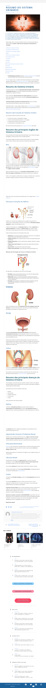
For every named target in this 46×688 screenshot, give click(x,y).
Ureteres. (9, 58)
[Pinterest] (12, 520)
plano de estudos (26, 490)
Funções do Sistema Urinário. (13, 49)
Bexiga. (8, 60)
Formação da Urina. (11, 56)
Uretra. (8, 62)
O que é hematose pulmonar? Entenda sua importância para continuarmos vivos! (22, 545)
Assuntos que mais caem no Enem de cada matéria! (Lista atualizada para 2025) (24, 561)
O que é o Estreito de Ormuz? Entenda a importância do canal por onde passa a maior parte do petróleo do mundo (23, 650)
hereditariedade (21, 470)
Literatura (16, 638)
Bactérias (8, 446)
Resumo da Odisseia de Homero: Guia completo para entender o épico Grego (24, 640)
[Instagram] (41, 684)
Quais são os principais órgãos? (13, 51)
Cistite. (8, 72)
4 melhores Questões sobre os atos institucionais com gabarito (24, 644)
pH (24, 119)
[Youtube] (33, 686)
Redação (16, 627)
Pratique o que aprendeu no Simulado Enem (23, 583)
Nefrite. (8, 65)
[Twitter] (30, 684)
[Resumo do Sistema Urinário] (23, 22)
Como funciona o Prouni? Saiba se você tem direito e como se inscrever (24, 614)
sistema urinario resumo (30, 507)
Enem (15, 622)
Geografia (16, 648)
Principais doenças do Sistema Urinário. (15, 64)
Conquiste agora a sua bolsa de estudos (23, 591)
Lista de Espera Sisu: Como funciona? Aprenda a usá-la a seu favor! (24, 677)
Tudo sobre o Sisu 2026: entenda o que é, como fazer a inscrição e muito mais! (24, 672)
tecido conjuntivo (31, 167)
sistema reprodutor (22, 373)
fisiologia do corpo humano (22, 81)
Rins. (8, 53)
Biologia (8, 5)
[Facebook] (11, 520)
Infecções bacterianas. (11, 69)
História (16, 643)
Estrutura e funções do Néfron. (13, 55)
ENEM (8, 79)
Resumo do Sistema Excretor (7, 545)
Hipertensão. (9, 67)
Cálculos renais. (10, 71)
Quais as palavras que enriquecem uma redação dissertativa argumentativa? (24, 571)
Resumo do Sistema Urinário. (13, 48)
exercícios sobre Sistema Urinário (13, 109)
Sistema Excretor (31, 106)
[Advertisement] (23, 187)
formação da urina (26, 506)
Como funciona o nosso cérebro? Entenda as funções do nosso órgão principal (36, 545)
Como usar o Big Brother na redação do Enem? (24, 656)
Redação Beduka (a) (10, 12)
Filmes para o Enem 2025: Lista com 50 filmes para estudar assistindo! (24, 576)
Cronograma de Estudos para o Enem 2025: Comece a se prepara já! (24, 566)
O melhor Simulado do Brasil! (30, 75)
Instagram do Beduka (26, 125)
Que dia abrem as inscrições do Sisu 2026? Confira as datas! (24, 667)
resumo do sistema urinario (34, 506)
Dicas (16, 574)
